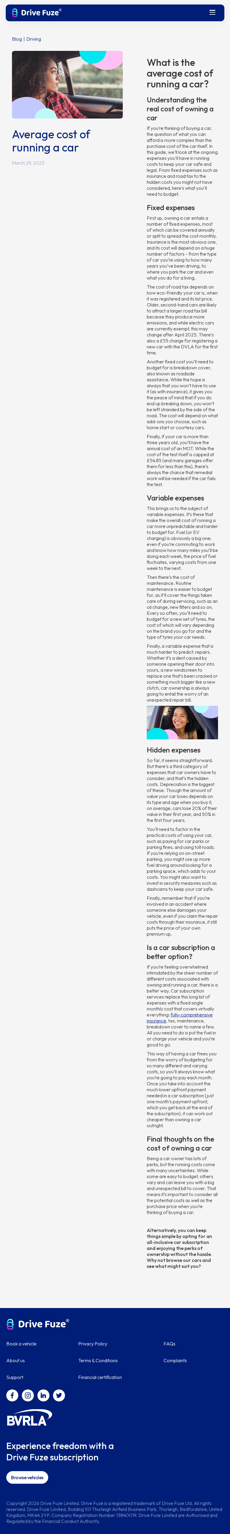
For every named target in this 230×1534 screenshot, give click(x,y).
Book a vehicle (21, 1344)
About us (15, 1360)
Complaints (175, 1360)
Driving (33, 39)
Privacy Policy (92, 1344)
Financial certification (100, 1377)
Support (14, 1377)
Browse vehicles (27, 1477)
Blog (17, 39)
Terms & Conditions (98, 1360)
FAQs (169, 1344)
